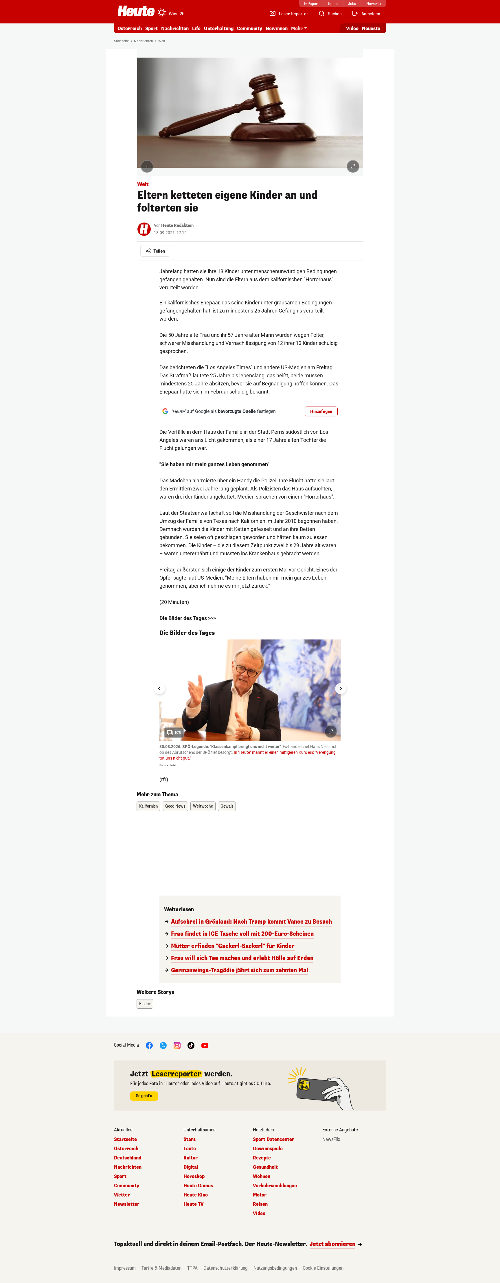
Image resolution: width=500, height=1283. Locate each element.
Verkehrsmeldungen (275, 1186)
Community (249, 28)
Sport (151, 28)
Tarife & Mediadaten (161, 1268)
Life (196, 28)
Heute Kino (195, 1195)
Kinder (144, 1004)
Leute (189, 1149)
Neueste (371, 28)
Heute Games (198, 1186)
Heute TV (193, 1204)
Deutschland (127, 1158)
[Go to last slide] (159, 688)
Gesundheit (265, 1167)
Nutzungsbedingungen (275, 1268)
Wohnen (261, 1176)
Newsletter (126, 1204)
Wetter (122, 1195)
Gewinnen (277, 28)
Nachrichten (143, 41)
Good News (175, 806)
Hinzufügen (321, 411)
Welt (161, 41)
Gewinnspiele (268, 1149)
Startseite (121, 41)
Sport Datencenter (273, 1139)
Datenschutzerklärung (225, 1268)
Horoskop (194, 1176)
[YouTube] (204, 1045)
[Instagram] (177, 1045)
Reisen (260, 1204)
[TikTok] (191, 1045)
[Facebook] (149, 1045)
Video (352, 28)
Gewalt (226, 806)
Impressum (125, 1268)
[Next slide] (340, 688)
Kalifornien (148, 806)
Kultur (190, 1158)
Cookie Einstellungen (323, 1268)
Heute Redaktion (177, 225)
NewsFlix (331, 1139)
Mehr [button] (297, 28)
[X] (163, 1045)
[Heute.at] (136, 10)
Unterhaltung (219, 28)
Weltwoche (203, 806)
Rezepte (262, 1158)
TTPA (192, 1268)
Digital (190, 1167)
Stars (189, 1139)
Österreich (129, 28)
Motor (259, 1195)
